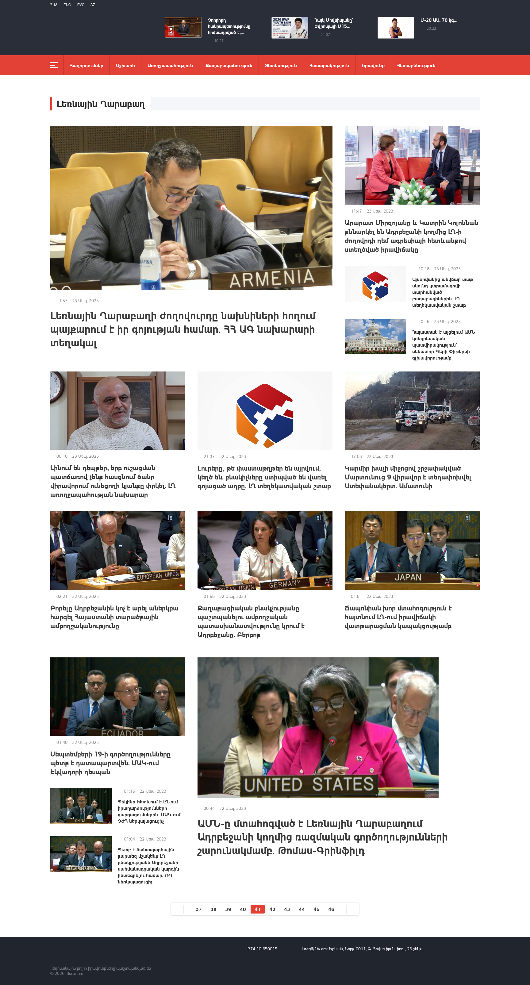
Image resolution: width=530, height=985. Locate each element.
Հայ (53, 4)
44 (302, 909)
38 (213, 909)
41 (258, 909)
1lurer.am (74, 973)
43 (287, 909)
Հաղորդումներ (86, 65)
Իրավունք (373, 65)
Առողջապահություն (170, 65)
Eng (67, 4)
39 (228, 909)
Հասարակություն (329, 65)
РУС (80, 4)
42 (272, 909)
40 (243, 909)
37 (199, 909)
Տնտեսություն (281, 65)
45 (316, 909)
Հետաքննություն (416, 65)
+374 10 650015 (261, 948)
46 (331, 909)
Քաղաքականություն (228, 65)
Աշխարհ (125, 65)
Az (92, 4)
